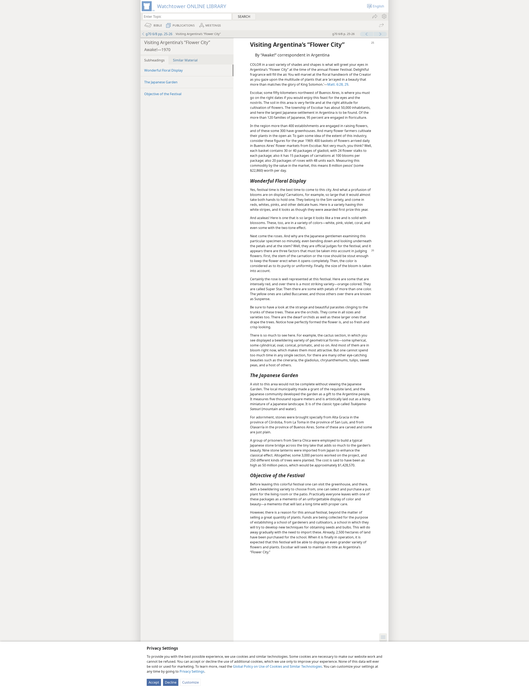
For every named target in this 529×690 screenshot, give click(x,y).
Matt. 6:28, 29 (337, 84)
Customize (190, 682)
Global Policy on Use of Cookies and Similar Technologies (277, 666)
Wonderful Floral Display (163, 70)
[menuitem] (383, 16)
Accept (154, 682)
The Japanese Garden (161, 82)
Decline (170, 682)
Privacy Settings (192, 671)
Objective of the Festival (162, 94)
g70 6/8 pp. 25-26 (159, 34)
